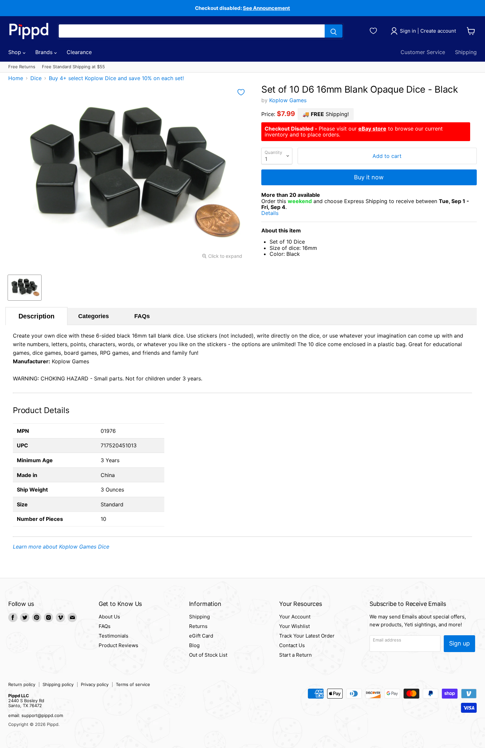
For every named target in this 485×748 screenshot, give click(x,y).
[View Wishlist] (374, 30)
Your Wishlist (294, 626)
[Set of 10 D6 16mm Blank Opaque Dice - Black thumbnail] (25, 288)
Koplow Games (288, 100)
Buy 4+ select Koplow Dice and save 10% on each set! (116, 78)
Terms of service (133, 684)
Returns (198, 626)
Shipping (466, 52)
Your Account (294, 616)
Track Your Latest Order (307, 636)
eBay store (372, 128)
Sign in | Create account (428, 31)
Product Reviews (118, 645)
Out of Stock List (208, 655)
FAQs (142, 316)
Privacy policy (95, 684)
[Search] (333, 31)
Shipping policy (58, 684)
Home (15, 78)
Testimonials (113, 636)
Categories (93, 316)
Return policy (21, 684)
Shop (15, 52)
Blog (194, 645)
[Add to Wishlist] (241, 92)
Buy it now (369, 177)
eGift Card (201, 636)
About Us (109, 616)
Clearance (79, 52)
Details (277, 213)
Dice (36, 78)
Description (36, 316)
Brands (44, 52)
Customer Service (423, 52)
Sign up (459, 643)
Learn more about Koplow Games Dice (61, 546)
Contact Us (292, 645)
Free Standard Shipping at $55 (73, 66)
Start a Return (295, 655)
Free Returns (21, 66)
